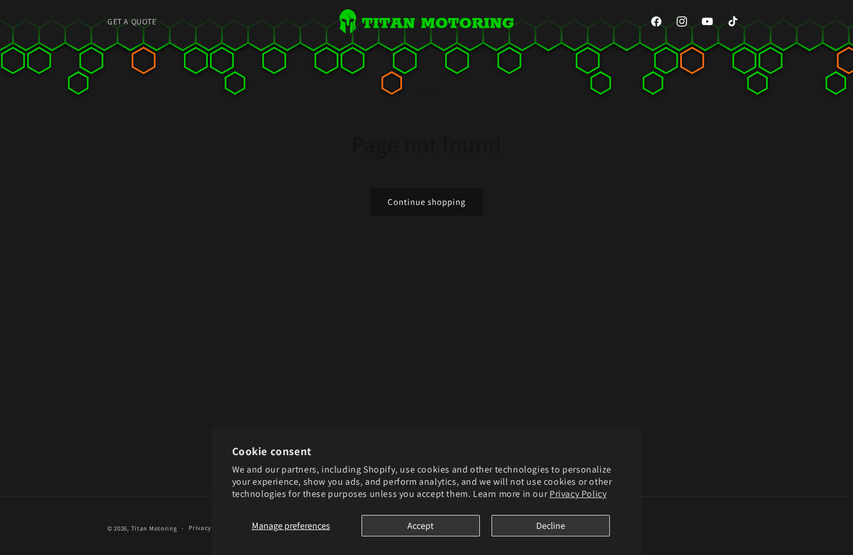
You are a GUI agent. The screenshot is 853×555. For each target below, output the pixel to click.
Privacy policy (210, 528)
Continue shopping (427, 201)
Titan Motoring (154, 528)
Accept (420, 526)
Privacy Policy (578, 494)
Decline (550, 526)
